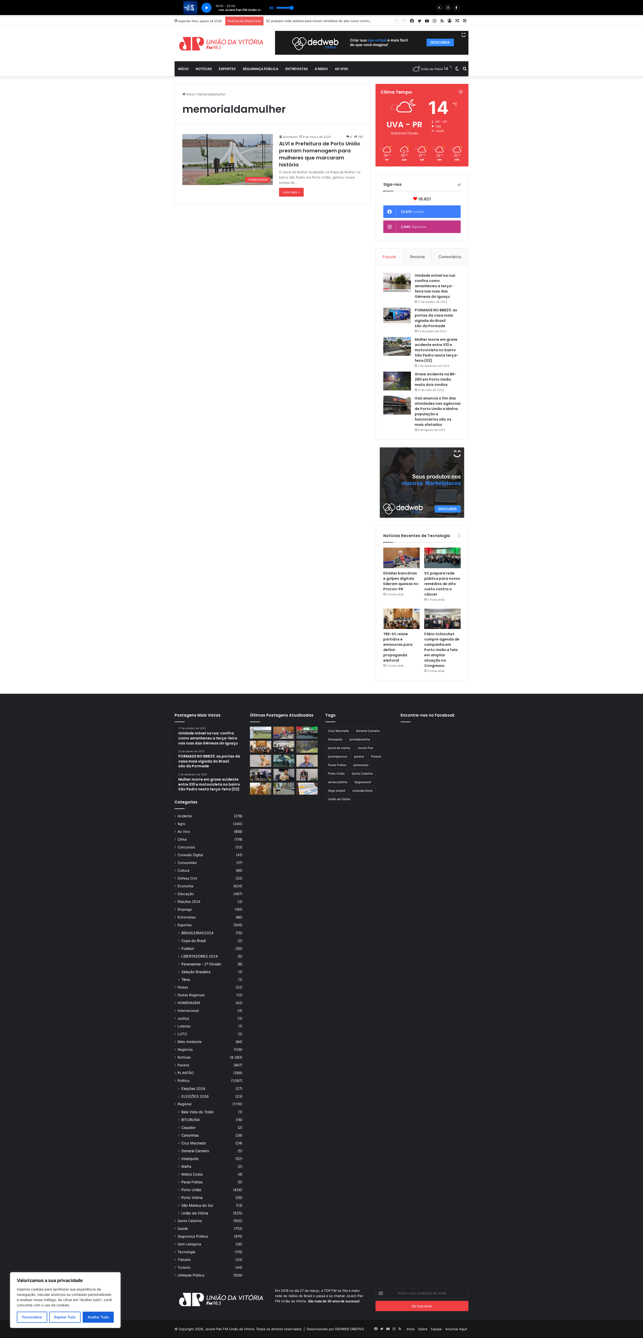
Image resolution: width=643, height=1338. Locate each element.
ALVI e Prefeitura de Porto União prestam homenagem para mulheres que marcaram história (319, 154)
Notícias (204, 69)
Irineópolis (189, 1158)
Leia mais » (291, 192)
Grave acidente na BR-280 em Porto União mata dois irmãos (435, 379)
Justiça (183, 1018)
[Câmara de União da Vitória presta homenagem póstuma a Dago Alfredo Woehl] (260, 775)
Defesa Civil (187, 878)
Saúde (183, 1229)
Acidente (185, 816)
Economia (185, 886)
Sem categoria (189, 1244)
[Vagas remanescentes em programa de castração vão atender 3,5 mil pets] (260, 761)
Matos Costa (192, 1174)
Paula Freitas (191, 1182)
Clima (182, 839)
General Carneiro (195, 1151)
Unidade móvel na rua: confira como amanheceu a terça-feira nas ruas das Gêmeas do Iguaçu (435, 286)
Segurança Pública (260, 69)
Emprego (185, 909)
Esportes (227, 69)
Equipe (436, 1329)
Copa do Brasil (193, 941)
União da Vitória (194, 1213)
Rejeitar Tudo (65, 1317)
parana (359, 756)
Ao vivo (341, 69)
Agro (181, 824)
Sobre (422, 1329)
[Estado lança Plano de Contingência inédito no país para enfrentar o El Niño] (284, 761)
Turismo (184, 1267)
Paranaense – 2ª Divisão (201, 964)
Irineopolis (335, 739)
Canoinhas (190, 1135)
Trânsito (184, 1260)
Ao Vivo (184, 832)
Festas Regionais (191, 995)
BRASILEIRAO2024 (197, 933)
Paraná (183, 1065)
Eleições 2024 (189, 902)
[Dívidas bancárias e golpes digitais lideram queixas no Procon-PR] (401, 558)
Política (183, 1081)
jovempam (290, 137)
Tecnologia (186, 1252)
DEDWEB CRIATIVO (349, 1329)
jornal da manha (339, 748)
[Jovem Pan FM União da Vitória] (221, 43)
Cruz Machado (193, 1143)
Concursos (186, 847)
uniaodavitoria (362, 790)
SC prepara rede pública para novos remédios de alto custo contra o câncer (442, 584)
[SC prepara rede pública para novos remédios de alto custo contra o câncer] (442, 558)
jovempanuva (337, 756)
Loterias (184, 1026)
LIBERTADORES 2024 (199, 956)
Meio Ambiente (190, 1042)
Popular (389, 256)
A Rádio (321, 69)
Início (183, 69)
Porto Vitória (191, 1197)
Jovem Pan (365, 748)
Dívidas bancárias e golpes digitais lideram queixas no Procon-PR (400, 581)
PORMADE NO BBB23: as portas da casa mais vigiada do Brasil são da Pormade (436, 318)
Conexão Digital (190, 855)
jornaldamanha (359, 739)
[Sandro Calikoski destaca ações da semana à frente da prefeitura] (307, 761)
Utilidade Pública (191, 1275)
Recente (417, 256)
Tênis (185, 979)
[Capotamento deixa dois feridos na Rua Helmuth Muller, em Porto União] (307, 747)
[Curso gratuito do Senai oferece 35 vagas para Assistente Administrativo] (307, 775)
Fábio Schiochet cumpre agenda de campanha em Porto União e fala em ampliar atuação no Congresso (441, 649)
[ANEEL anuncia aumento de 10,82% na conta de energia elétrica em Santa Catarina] (307, 789)
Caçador (188, 1127)
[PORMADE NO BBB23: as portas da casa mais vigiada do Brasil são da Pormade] (397, 315)
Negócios (185, 1050)
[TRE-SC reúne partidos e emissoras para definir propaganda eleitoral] (401, 619)
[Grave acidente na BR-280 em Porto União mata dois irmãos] (397, 381)
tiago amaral (336, 790)
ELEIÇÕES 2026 (195, 1096)
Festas (183, 987)
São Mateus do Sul (197, 1205)
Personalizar (32, 1317)
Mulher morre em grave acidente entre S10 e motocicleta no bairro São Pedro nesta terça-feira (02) (436, 350)
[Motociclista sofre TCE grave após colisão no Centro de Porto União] (284, 789)
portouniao (360, 765)
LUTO (182, 1034)
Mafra (186, 1166)
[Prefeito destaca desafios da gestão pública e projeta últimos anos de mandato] (284, 775)
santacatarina (337, 782)
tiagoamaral (362, 782)
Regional (184, 1104)
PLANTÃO (186, 1073)
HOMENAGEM (189, 1003)
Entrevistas (296, 69)
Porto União (191, 1190)
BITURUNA (190, 1120)
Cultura (183, 870)
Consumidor (187, 863)
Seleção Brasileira (195, 972)
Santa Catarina (190, 1221)
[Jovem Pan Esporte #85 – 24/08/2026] (260, 733)
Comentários (450, 256)
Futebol (187, 948)
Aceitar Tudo (98, 1317)
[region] (65, 1300)
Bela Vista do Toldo (197, 1112)
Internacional (188, 1011)
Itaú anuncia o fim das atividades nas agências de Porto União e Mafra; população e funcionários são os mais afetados (438, 411)
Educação (186, 894)
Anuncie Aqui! (456, 1329)
